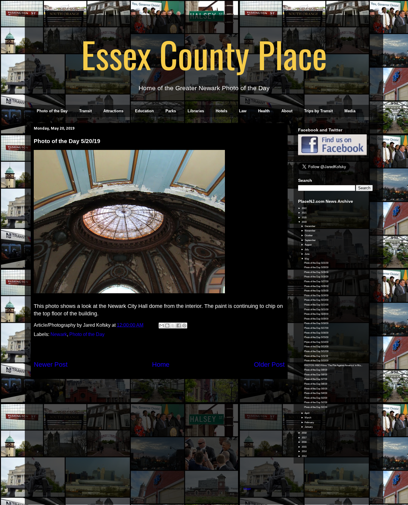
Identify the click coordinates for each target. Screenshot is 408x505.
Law (242, 111)
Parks (170, 111)
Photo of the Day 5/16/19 (316, 332)
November (310, 230)
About (286, 111)
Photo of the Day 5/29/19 (316, 272)
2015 (304, 447)
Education (144, 111)
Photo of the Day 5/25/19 (316, 290)
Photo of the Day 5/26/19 (316, 286)
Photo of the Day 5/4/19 (315, 393)
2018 (304, 433)
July (307, 249)
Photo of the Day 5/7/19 (315, 379)
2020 (304, 217)
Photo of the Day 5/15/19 (316, 337)
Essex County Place (204, 54)
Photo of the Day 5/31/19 (316, 263)
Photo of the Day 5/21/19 (316, 309)
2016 (304, 442)
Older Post (269, 364)
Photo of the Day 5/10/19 (316, 360)
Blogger (247, 488)
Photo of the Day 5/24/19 (316, 295)
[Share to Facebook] (179, 326)
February (310, 422)
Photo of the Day (52, 111)
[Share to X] (173, 326)
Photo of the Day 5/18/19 (316, 323)
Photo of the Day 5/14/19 (316, 342)
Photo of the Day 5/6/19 (315, 384)
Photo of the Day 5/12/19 (316, 351)
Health (264, 111)
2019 (304, 222)
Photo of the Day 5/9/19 (315, 370)
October (309, 235)
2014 (304, 451)
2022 (304, 208)
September (310, 240)
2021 (304, 212)
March (308, 417)
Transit (85, 111)
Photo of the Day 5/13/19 (316, 346)
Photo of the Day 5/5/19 (315, 388)
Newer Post (51, 364)
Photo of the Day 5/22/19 (316, 304)
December (310, 226)
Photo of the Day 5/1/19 (315, 407)
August (308, 244)
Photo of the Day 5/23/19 (316, 300)
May (307, 258)
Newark (58, 334)
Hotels (221, 111)
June (307, 254)
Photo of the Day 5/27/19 (316, 281)
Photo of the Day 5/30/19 (316, 267)
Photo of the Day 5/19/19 (316, 318)
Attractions (113, 111)
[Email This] (162, 326)
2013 (304, 456)
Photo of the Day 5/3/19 (315, 398)
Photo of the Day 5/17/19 (316, 328)
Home (160, 364)
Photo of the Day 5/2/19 (315, 402)
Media (349, 111)
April (307, 413)
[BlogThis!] (167, 326)
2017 (304, 437)
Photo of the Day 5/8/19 (315, 374)
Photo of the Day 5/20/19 (316, 314)
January (309, 427)
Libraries (196, 111)
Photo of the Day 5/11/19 (316, 356)
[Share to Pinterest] (184, 326)
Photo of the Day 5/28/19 (316, 276)
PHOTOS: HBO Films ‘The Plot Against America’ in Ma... (333, 365)
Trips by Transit (318, 111)
